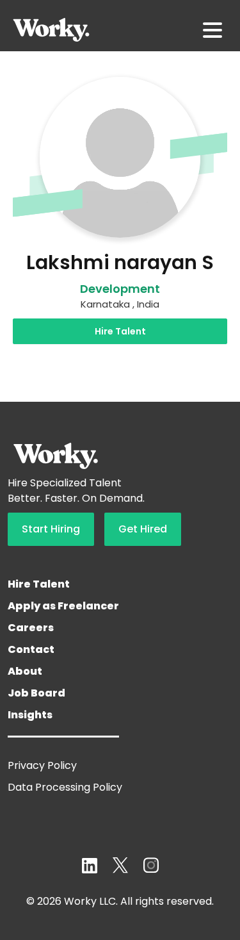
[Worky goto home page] (51, 30)
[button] (212, 30)
